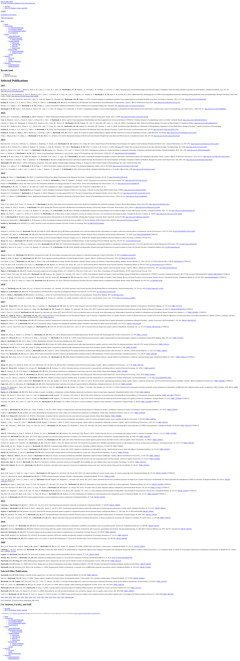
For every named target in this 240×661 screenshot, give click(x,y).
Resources (7, 655)
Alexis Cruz (15, 635)
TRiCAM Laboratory (7, 18)
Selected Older (69, 597)
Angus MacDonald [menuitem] (14, 36)
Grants (10, 652)
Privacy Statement (78, 613)
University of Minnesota (18, 613)
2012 (54, 597)
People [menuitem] (6, 34)
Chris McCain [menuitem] (16, 44)
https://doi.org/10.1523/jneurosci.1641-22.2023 (205, 144)
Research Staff (12, 642)
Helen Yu (15, 638)
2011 (58, 597)
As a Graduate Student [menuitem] (15, 29)
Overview (11, 650)
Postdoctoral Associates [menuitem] (15, 38)
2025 (2, 597)
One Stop (7, 6)
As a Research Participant (15, 620)
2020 (22, 597)
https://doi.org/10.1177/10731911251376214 (131, 106)
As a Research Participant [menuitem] (15, 27)
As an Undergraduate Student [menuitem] (17, 31)
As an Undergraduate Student (17, 623)
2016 (38, 597)
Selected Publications (14, 653)
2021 (18, 597)
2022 (14, 597)
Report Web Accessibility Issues (92, 613)
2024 (6, 597)
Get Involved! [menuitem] (8, 26)
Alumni (10, 647)
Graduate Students (13, 633)
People (6, 626)
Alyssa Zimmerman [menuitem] (18, 51)
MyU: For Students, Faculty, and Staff (15, 8)
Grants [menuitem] (10, 59)
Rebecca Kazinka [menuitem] (17, 39)
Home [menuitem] (6, 24)
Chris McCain (16, 637)
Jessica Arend (16, 640)
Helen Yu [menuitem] (15, 46)
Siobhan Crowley (17, 645)
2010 (62, 597)
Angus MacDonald (14, 628)
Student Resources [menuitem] (13, 66)
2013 (50, 597)
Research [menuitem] (7, 56)
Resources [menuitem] (7, 63)
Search (3, 11)
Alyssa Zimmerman (18, 643)
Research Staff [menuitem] (12, 49)
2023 (10, 597)
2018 (30, 597)
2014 (46, 597)
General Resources (13, 657)
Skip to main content (7, 1)
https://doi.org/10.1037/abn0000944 (215, 109)
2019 (26, 597)
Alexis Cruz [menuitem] (15, 43)
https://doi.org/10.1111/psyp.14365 (196, 147)
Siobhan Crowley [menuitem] (17, 53)
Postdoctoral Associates (15, 630)
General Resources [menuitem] (13, 65)
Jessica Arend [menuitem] (16, 48)
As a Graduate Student (15, 621)
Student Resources (13, 658)
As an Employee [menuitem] (13, 33)
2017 (34, 597)
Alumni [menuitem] (10, 54)
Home (6, 616)
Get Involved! (8, 618)
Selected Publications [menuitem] (14, 61)
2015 (42, 597)
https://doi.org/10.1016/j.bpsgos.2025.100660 (24, 96)
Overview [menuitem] (11, 58)
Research (7, 74)
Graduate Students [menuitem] (13, 41)
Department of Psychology (9, 15)
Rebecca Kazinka (17, 631)
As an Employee (13, 625)
